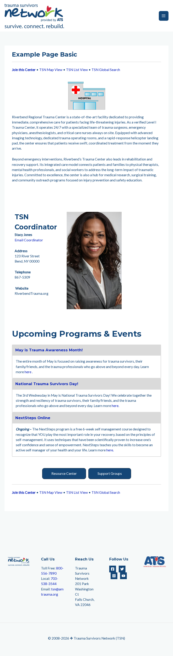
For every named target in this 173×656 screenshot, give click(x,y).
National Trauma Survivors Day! (46, 384)
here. (115, 406)
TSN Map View (50, 70)
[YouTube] (123, 575)
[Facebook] (112, 569)
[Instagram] (114, 575)
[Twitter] (122, 569)
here (28, 372)
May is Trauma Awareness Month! (49, 350)
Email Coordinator (29, 240)
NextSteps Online (32, 418)
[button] (64, 473)
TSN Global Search (105, 70)
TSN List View (77, 70)
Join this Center (24, 70)
